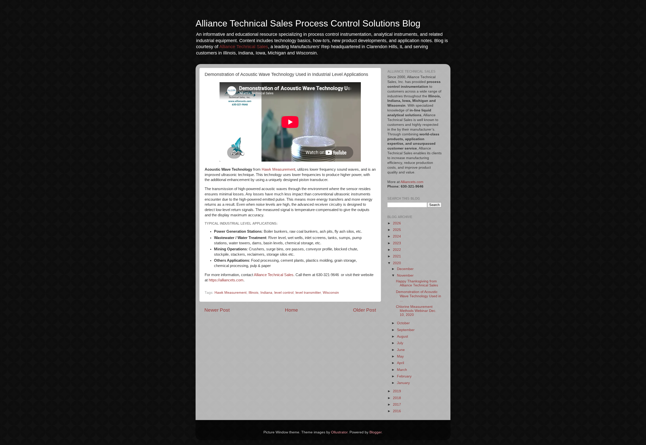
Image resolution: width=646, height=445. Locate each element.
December (405, 269)
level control (283, 292)
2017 (397, 404)
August (402, 336)
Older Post (364, 310)
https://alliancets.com (226, 280)
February (404, 376)
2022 (397, 250)
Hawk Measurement (278, 169)
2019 (397, 391)
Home (291, 310)
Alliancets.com (411, 182)
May (400, 356)
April (400, 363)
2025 (397, 230)
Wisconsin (331, 292)
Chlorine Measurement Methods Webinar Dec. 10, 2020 (416, 311)
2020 (397, 263)
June (401, 350)
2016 (397, 411)
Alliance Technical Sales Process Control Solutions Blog (308, 23)
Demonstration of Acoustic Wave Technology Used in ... (418, 296)
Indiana (266, 292)
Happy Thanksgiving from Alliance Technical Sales (417, 283)
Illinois (253, 292)
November (405, 275)
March (402, 370)
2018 (397, 398)
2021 (397, 256)
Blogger (375, 432)
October (403, 323)
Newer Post (217, 310)
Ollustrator (339, 432)
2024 (397, 236)
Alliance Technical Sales (243, 46)
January (403, 383)
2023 (397, 243)
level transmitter (308, 292)
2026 (397, 223)
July (400, 343)
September (406, 330)
